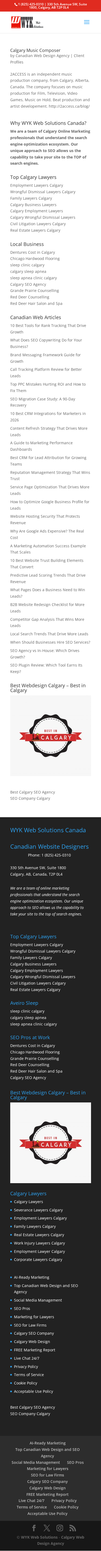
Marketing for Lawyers (34, 1316)
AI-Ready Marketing (31, 1277)
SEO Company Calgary (30, 798)
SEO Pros (22, 1308)
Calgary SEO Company (34, 1333)
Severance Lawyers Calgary (38, 1209)
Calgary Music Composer (35, 50)
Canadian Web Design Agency (42, 55)
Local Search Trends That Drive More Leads (49, 633)
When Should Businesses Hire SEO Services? (50, 642)
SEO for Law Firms (30, 1325)
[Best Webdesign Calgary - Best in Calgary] (50, 735)
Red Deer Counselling (29, 296)
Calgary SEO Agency (28, 284)
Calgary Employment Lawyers (36, 210)
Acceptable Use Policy (33, 1391)
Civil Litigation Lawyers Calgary (38, 223)
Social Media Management (38, 1300)
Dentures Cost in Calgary (32, 252)
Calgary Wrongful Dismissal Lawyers (42, 217)
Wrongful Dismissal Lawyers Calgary (42, 191)
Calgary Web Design (32, 1341)
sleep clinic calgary (27, 264)
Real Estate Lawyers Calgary (35, 230)
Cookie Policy (25, 1383)
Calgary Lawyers (28, 1201)
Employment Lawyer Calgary (39, 1251)
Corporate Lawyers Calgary (38, 1259)
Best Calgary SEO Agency (32, 792)
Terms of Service (29, 1374)
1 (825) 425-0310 (56, 855)
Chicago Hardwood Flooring (35, 258)
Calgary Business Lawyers (33, 204)
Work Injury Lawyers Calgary (39, 1243)
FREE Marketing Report (34, 1349)
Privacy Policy (26, 1366)
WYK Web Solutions (39, 1537)
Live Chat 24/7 (26, 1358)
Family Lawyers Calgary (31, 198)
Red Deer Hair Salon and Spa (36, 303)
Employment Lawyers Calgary (36, 185)
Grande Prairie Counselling (34, 290)
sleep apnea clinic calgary (33, 277)
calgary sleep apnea (28, 271)
